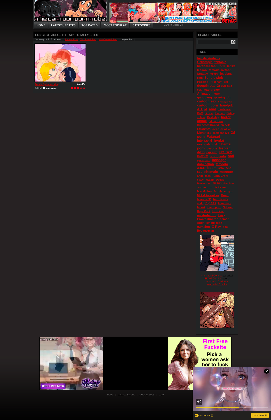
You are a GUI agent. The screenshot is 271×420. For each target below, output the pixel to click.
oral (231, 156)
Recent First (71, 39)
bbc (225, 226)
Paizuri (220, 113)
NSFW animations (223, 183)
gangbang (204, 97)
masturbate (211, 89)
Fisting (231, 113)
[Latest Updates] (63, 25)
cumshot (203, 226)
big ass (209, 113)
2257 (161, 395)
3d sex (228, 207)
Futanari (213, 136)
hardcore (224, 109)
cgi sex (211, 152)
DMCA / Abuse (147, 395)
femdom (222, 164)
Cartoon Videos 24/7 (174, 24)
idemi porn (214, 207)
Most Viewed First (108, 39)
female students (208, 58)
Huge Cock (203, 211)
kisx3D (210, 179)
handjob (226, 105)
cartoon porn (207, 105)
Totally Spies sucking (47, 84)
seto (221, 168)
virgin (228, 191)
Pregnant (216, 81)
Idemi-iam (224, 203)
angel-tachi (204, 175)
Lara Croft (220, 175)
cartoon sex (206, 101)
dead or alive (221, 129)
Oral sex (225, 152)
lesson (202, 70)
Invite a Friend (126, 395)
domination (205, 164)
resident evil (221, 132)
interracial (204, 140)
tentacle (220, 62)
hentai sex (220, 199)
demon (225, 219)
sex (199, 89)
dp (229, 97)
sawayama (225, 101)
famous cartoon (220, 70)
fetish (218, 191)
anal (212, 109)
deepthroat (206, 85)
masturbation (206, 215)
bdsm (211, 168)
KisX (200, 113)
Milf (216, 144)
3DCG (201, 168)
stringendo (218, 156)
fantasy (202, 73)
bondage (219, 160)
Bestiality (213, 117)
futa (222, 66)
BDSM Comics (213, 278)
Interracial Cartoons (217, 281)
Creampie (205, 62)
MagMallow (204, 191)
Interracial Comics (211, 275)
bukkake (220, 187)
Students (203, 129)
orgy (200, 222)
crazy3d (225, 125)
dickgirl (202, 109)
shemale (211, 172)
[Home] (40, 25)
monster (226, 172)
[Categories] (141, 25)
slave (200, 179)
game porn (203, 160)
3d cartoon (216, 121)
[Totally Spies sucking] (60, 63)
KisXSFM (202, 156)
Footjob (203, 81)
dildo (201, 152)
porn (200, 77)
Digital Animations (208, 195)
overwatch (205, 144)
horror (226, 117)
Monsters (204, 132)
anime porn (205, 187)
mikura (214, 73)
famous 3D (204, 199)
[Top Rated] (90, 25)
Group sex (224, 85)
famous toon (214, 222)
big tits (210, 203)
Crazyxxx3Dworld (208, 125)
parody (212, 148)
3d (207, 77)
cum (217, 93)
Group (225, 195)
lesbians (226, 73)
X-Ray (216, 226)
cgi (226, 81)
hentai (219, 140)
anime (202, 121)
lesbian (225, 148)
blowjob (216, 77)
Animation (204, 93)
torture (231, 66)
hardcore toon (207, 66)
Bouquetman (205, 230)
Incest (201, 207)
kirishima (218, 211)
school (201, 117)
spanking (219, 97)
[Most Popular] (115, 25)
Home (110, 395)
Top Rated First (88, 39)
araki (200, 203)
